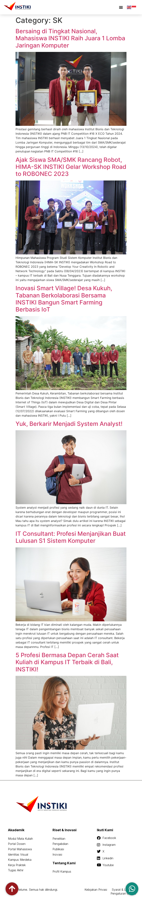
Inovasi (57, 854)
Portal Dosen (17, 844)
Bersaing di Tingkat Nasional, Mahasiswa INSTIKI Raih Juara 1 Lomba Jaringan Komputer (70, 38)
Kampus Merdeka (19, 859)
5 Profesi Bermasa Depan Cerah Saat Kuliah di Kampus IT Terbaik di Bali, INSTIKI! (67, 662)
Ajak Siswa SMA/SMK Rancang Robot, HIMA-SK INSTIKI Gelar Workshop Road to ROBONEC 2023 (71, 167)
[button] (121, 7)
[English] (129, 7)
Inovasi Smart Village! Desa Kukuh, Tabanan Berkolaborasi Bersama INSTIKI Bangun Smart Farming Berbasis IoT (64, 299)
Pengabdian (60, 844)
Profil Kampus (62, 871)
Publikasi (58, 849)
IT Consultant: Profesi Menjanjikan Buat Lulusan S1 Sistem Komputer (71, 537)
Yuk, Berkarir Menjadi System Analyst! (69, 423)
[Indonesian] (134, 7)
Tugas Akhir (15, 870)
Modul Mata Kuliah (20, 838)
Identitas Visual (18, 854)
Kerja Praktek (17, 865)
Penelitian (59, 838)
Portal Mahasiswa (20, 849)
